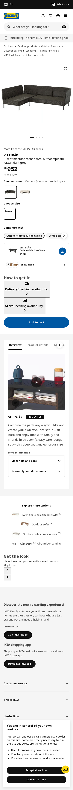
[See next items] (64, 236)
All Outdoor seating (49, 543)
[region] (36, 97)
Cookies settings (36, 779)
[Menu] (65, 15)
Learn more (11, 626)
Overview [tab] (15, 345)
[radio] (24, 236)
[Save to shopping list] (65, 68)
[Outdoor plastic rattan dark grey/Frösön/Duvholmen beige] (24, 192)
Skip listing (10, 565)
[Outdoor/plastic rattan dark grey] (10, 192)
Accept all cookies (36, 770)
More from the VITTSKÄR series (23, 149)
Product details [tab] (38, 345)
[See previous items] (7, 571)
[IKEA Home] (11, 16)
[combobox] (32, 26)
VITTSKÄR (25, 247)
